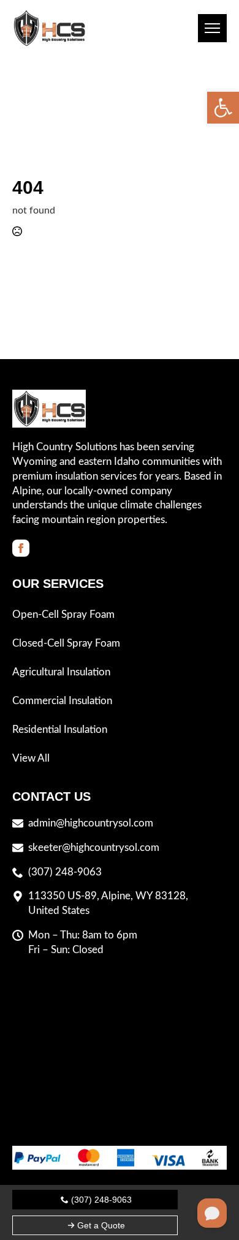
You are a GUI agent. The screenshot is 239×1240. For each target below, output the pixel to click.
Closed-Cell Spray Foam (66, 643)
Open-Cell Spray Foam (63, 614)
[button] (223, 108)
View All (31, 758)
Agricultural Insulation (61, 672)
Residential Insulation (59, 729)
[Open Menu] (212, 28)
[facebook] (20, 548)
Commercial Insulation (62, 701)
